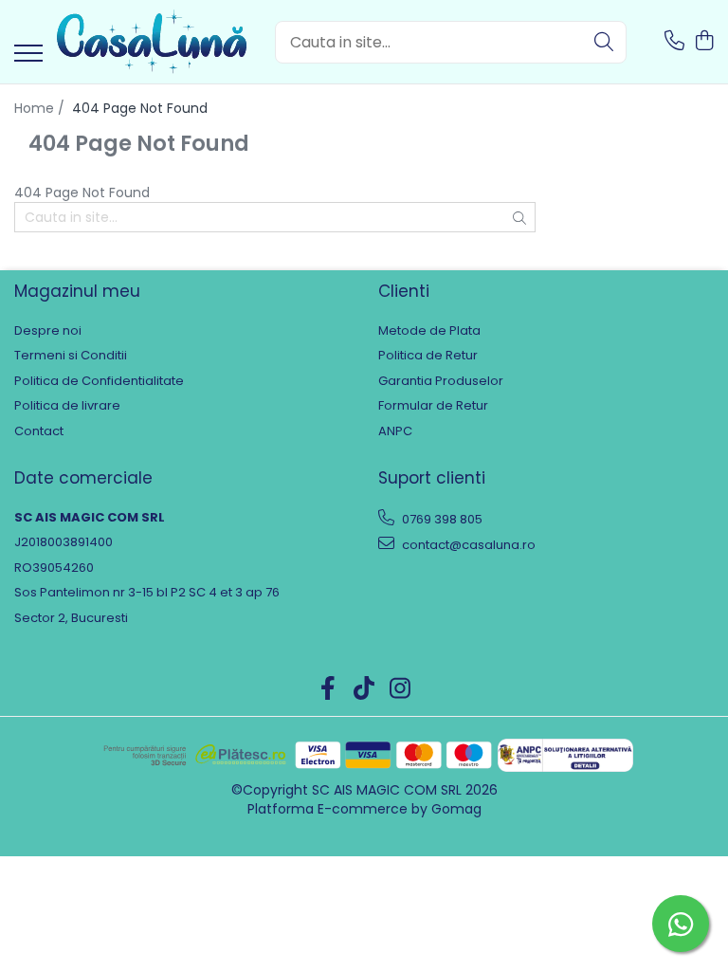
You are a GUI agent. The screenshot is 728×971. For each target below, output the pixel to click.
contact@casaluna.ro (467, 545)
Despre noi (48, 330)
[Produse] (28, 54)
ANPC (395, 431)
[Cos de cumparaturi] (704, 41)
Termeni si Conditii (70, 355)
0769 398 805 (440, 519)
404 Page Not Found (140, 108)
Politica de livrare (67, 405)
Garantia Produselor (440, 381)
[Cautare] (604, 42)
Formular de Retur (433, 405)
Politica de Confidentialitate (99, 381)
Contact (39, 431)
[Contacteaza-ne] (674, 41)
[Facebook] (328, 689)
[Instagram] (400, 689)
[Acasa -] (151, 41)
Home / (41, 108)
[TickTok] (364, 689)
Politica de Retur (428, 355)
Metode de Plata (429, 330)
